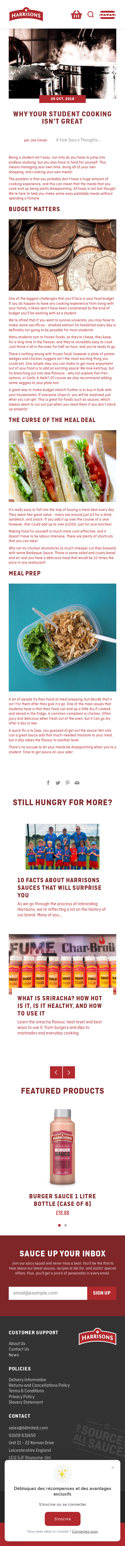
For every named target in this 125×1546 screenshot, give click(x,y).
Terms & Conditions (26, 1391)
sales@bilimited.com (28, 1428)
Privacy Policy (22, 1397)
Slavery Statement (26, 1402)
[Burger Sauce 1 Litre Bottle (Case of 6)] (62, 1147)
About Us (17, 1344)
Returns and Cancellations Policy (39, 1386)
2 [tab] (65, 1225)
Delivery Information (27, 1380)
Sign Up (101, 1293)
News (14, 1355)
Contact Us (19, 1349)
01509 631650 (22, 1436)
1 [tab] (59, 1225)
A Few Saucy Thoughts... (78, 140)
